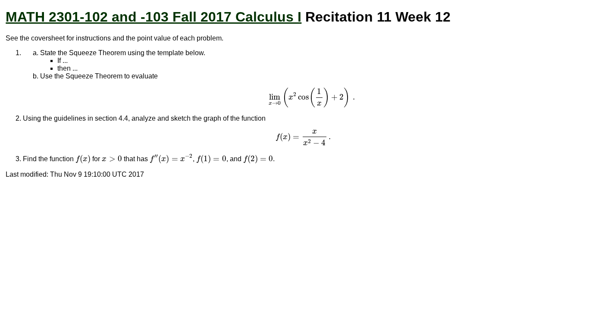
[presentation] (311, 97)
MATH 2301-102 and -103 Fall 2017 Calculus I (153, 17)
